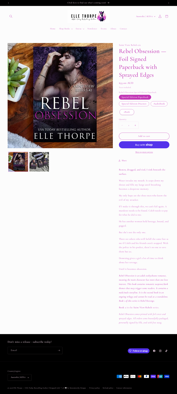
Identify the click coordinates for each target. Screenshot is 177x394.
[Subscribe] (59, 350)
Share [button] (124, 160)
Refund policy (108, 388)
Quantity (123, 119)
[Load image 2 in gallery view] (39, 162)
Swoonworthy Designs (78, 388)
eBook (127, 112)
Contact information (124, 388)
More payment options (144, 152)
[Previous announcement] (8, 3)
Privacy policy (94, 388)
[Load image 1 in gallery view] (18, 162)
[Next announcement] (169, 3)
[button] (11, 16)
